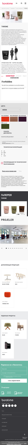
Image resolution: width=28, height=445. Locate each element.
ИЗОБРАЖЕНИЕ (14, 78)
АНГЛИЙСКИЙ (4, 422)
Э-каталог (6, 390)
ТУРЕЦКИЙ (4, 418)
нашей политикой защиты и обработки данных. (16, 444)
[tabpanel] (14, 234)
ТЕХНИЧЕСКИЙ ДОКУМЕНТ (7, 136)
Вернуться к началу (25, 438)
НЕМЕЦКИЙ (4, 426)
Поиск (3, 410)
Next (26, 248)
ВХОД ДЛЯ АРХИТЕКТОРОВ (7, 414)
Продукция (13, 8)
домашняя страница (5, 8)
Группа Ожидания (19, 8)
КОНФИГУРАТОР (10, 76)
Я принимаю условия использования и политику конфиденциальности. (13, 376)
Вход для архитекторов (6, 143)
